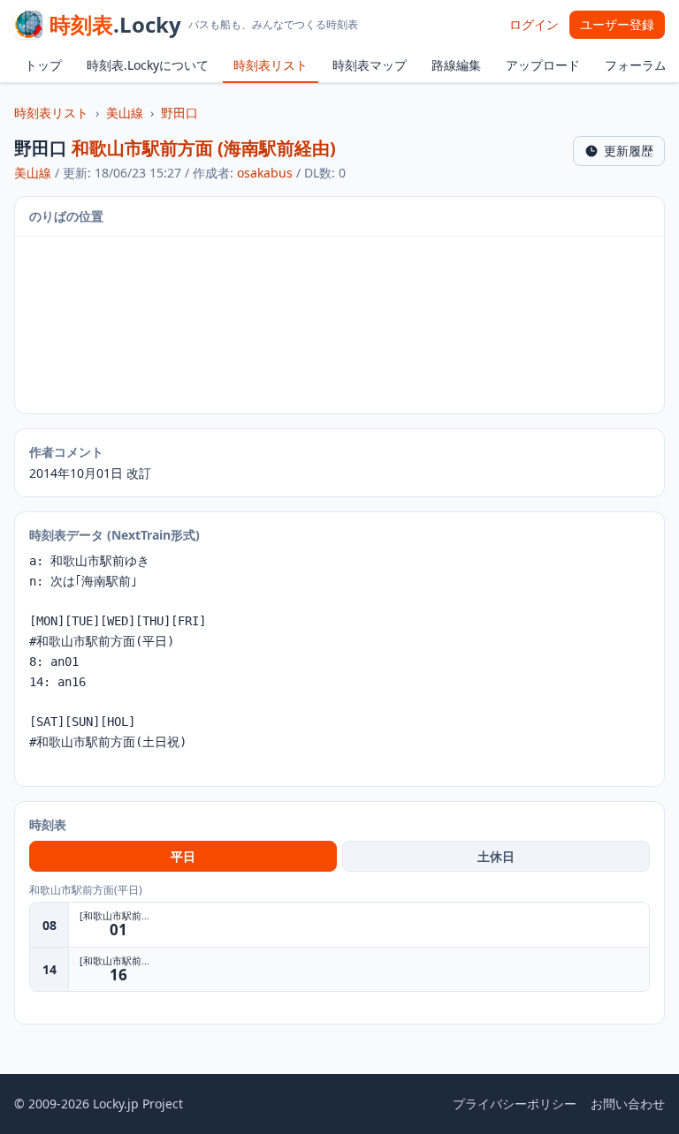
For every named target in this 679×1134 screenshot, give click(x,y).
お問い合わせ (628, 1103)
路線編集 (456, 65)
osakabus (265, 172)
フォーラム (636, 65)
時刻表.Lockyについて (148, 65)
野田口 (179, 112)
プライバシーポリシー (514, 1103)
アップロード (543, 65)
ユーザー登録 (617, 24)
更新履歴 (628, 150)
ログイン (534, 24)
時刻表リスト (270, 65)
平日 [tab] (183, 856)
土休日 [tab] (496, 856)
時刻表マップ (369, 65)
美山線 (124, 112)
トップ (43, 65)
